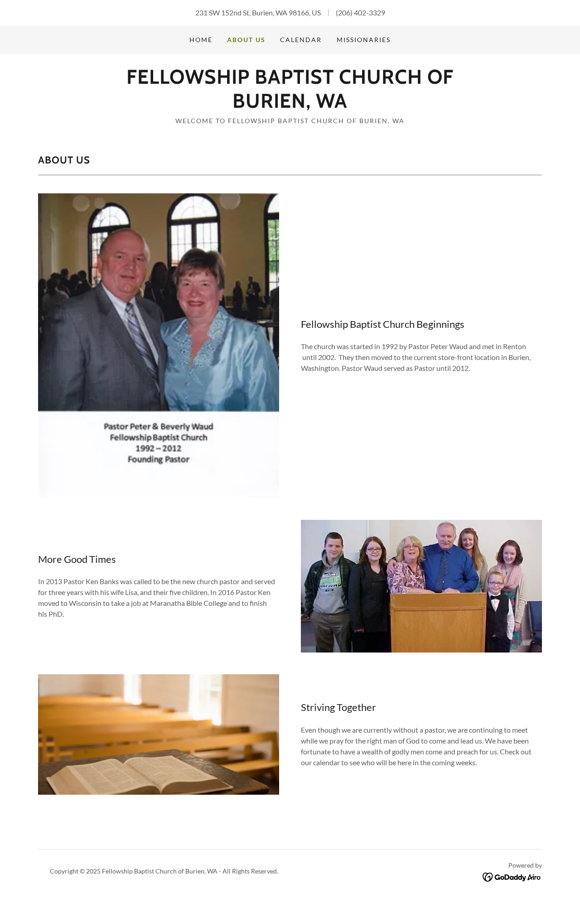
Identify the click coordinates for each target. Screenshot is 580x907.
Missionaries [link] (364, 39)
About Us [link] (246, 39)
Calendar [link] (301, 39)
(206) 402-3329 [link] (360, 12)
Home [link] (201, 39)
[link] (290, 105)
